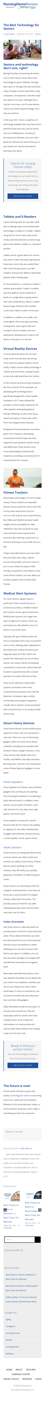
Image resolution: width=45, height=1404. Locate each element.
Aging (8, 1319)
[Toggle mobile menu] (41, 10)
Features (31, 1369)
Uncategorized (12, 1346)
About (19, 1369)
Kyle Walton (10, 34)
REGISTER (27, 1379)
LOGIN (38, 1379)
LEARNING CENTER (21, 1374)
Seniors (38, 34)
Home (9, 1369)
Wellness (10, 1353)
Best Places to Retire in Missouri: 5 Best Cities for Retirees (11, 1213)
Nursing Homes (13, 1333)
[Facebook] (22, 1255)
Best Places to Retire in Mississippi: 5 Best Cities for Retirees (32, 1211)
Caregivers (10, 1326)
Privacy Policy (11, 1379)
